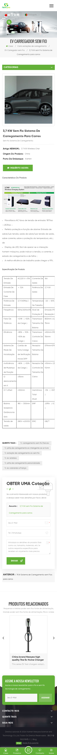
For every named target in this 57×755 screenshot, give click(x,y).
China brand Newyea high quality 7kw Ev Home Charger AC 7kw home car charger (28, 658)
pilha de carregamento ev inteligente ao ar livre (28, 448)
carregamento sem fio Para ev (36, 443)
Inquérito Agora (19, 168)
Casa (10, 46)
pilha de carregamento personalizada (23, 463)
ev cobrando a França (16, 468)
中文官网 (13, 15)
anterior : (9, 575)
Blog (35, 739)
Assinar (45, 698)
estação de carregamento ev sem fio (23, 453)
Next (53, 637)
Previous (3, 637)
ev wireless (12, 458)
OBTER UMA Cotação (28, 750)
